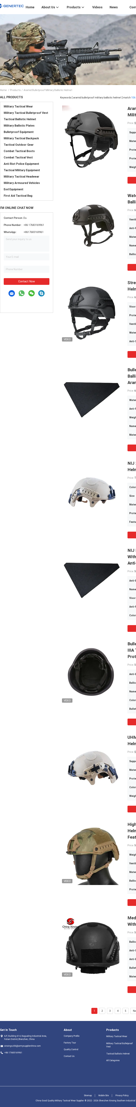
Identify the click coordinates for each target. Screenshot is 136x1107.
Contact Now (26, 281)
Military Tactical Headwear (21, 176)
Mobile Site (103, 1095)
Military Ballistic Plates (19, 125)
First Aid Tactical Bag (18, 195)
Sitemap (88, 1095)
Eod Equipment (13, 189)
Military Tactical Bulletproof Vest (26, 113)
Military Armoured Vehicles (22, 183)
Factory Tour (70, 1042)
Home (3, 90)
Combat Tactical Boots (19, 151)
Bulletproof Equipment (19, 132)
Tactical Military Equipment (22, 170)
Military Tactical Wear (18, 106)
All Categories (113, 1060)
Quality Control (71, 1049)
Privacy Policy (122, 1095)
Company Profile (71, 1036)
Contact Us (69, 1056)
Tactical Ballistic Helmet (20, 119)
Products (15, 90)
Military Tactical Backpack (21, 138)
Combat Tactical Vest (18, 157)
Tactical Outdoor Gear (19, 144)
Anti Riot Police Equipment (21, 164)
